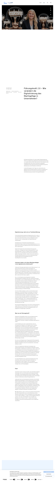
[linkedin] (50, 8)
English (41, 2)
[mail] (50, 14)
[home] (7, 2)
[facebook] (50, 12)
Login (44, 2)
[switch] (22, 479)
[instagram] (50, 10)
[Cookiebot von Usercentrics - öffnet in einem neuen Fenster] (5, 479)
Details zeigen (39, 479)
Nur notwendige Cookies (49, 476)
